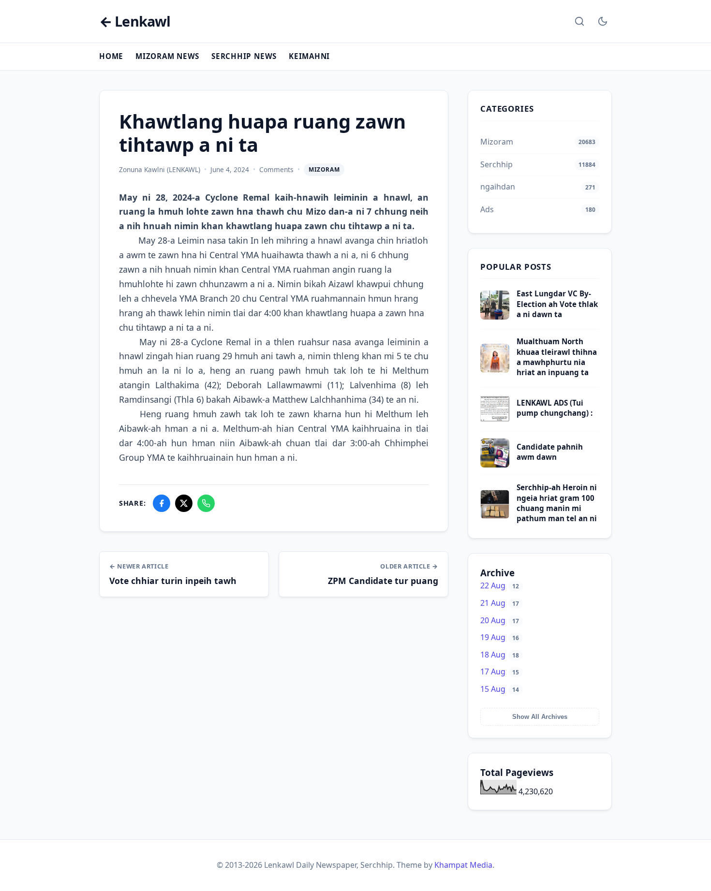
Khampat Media (463, 865)
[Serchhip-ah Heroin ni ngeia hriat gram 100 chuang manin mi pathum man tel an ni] (494, 516)
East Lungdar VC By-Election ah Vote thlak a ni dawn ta (557, 304)
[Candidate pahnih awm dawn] (494, 464)
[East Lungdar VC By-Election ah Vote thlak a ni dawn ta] (494, 316)
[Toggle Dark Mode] (602, 21)
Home (111, 56)
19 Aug (499, 637)
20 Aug (499, 620)
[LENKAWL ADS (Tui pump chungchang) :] (494, 420)
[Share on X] (184, 503)
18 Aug (499, 654)
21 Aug (499, 603)
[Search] (579, 21)
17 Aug (499, 671)
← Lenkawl (134, 21)
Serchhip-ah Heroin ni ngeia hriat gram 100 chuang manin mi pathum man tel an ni (557, 502)
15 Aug (499, 689)
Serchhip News (244, 56)
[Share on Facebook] (161, 503)
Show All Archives (539, 716)
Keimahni (309, 56)
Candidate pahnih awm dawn (550, 452)
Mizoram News (167, 56)
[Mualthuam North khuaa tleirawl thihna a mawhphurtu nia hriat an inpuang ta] (494, 370)
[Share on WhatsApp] (206, 503)
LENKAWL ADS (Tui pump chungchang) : (554, 408)
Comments (276, 169)
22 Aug (499, 585)
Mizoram (324, 169)
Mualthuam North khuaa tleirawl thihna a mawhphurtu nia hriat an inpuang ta (557, 356)
